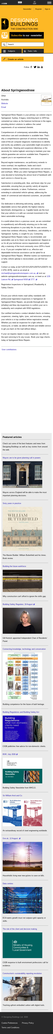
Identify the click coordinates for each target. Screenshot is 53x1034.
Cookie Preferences (10, 1023)
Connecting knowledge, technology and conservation (24, 649)
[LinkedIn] (38, 67)
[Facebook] (31, 67)
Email (3, 107)
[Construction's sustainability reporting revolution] (22, 1000)
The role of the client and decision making (20, 929)
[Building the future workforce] (22, 591)
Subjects (11, 51)
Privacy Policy (28, 1023)
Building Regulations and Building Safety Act (21, 712)
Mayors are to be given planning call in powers (22, 458)
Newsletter (27, 9)
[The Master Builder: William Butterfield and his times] (22, 550)
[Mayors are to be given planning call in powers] (22, 487)
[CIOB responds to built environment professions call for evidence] (22, 957)
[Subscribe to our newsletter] (22, 38)
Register (38, 9)
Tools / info (32, 51)
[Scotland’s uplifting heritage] (22, 826)
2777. (33, 279)
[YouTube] (41, 67)
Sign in (47, 9)
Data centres (8, 883)
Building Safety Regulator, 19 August (18, 604)
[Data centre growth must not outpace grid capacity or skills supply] (22, 913)
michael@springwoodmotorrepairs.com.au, (18, 273)
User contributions (9, 349)
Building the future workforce (14, 566)
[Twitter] (34, 67)
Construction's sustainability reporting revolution (22, 973)
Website (4, 103)
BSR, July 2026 (9, 754)
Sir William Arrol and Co (12, 795)
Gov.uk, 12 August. (10, 838)
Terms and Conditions (10, 1027)
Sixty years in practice (12, 503)
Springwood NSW (21, 279)
